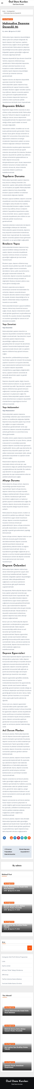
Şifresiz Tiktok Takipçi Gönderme (12, 970)
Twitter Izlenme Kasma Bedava (12, 979)
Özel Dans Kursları (18, 2)
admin (6, 31)
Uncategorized (7, 19)
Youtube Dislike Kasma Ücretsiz (12, 983)
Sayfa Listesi (6, 966)
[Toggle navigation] (2, 3)
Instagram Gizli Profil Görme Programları (15, 957)
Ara (3, 942)
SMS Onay (5, 974)
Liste (3, 961)
